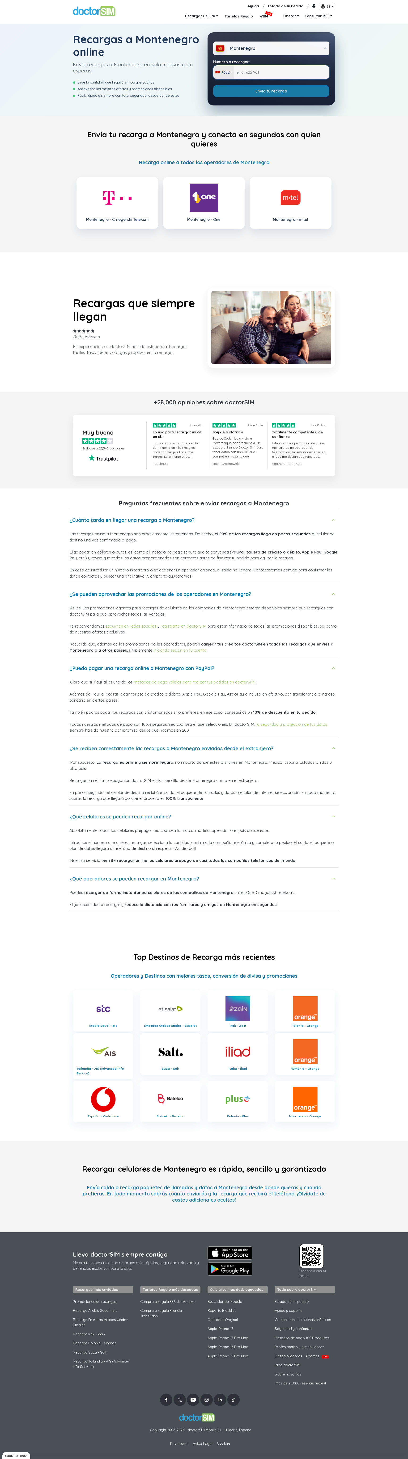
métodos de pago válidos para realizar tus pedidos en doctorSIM (194, 681)
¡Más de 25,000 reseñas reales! (300, 1383)
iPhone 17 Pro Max (228, 1338)
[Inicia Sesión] (314, 6)
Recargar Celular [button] (200, 16)
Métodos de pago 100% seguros (302, 1338)
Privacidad (178, 1443)
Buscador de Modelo (225, 1301)
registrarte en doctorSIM (183, 626)
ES (329, 6)
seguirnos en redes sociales (131, 626)
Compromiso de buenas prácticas (303, 1319)
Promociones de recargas (95, 1301)
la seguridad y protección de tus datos (291, 724)
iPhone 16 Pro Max (228, 1347)
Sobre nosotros (288, 1374)
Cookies (224, 1443)
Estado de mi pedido (292, 1301)
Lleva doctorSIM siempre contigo (120, 1254)
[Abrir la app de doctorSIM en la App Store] (230, 1253)
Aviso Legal (202, 1443)
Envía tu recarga (271, 91)
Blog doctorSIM (288, 1365)
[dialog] (16, 1455)
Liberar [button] (289, 16)
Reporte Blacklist (222, 1310)
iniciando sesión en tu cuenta (180, 650)
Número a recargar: (231, 61)
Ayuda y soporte (288, 1310)
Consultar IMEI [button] (317, 16)
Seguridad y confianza (293, 1328)
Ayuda (253, 6)
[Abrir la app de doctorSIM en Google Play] (230, 1269)
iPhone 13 (220, 1328)
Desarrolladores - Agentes (301, 1356)
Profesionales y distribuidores (299, 1347)
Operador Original (223, 1319)
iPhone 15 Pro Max (228, 1356)
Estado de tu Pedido (285, 6)
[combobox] (223, 72)
